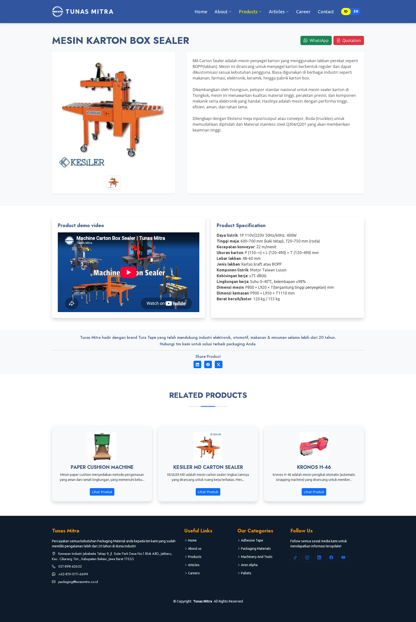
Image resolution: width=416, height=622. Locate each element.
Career (303, 11)
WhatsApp (318, 40)
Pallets (246, 573)
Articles (194, 565)
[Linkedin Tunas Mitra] (319, 557)
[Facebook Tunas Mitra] (331, 557)
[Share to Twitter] (218, 364)
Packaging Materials (256, 548)
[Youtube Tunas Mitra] (343, 557)
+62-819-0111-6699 (72, 574)
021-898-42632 (69, 566)
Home (201, 11)
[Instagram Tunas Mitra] (307, 557)
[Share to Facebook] (208, 364)
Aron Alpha (249, 565)
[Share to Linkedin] (197, 364)
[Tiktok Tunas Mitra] (295, 557)
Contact (326, 11)
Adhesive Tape (252, 540)
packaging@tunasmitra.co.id (77, 581)
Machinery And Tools (257, 556)
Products (195, 556)
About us (195, 548)
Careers (194, 573)
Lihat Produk (102, 492)
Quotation (351, 40)
